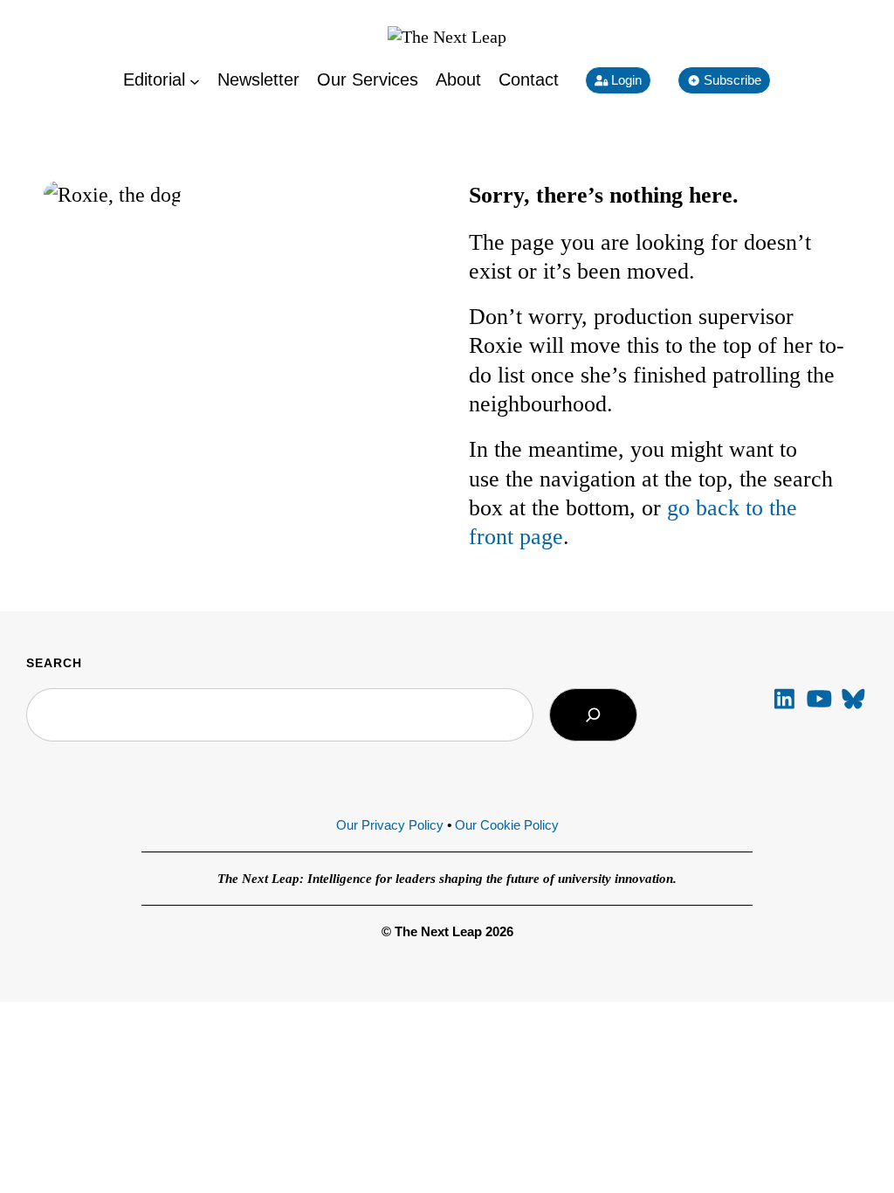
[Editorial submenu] (194, 80)
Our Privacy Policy (390, 824)
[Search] (593, 714)
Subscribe (730, 79)
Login (625, 79)
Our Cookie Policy (507, 824)
